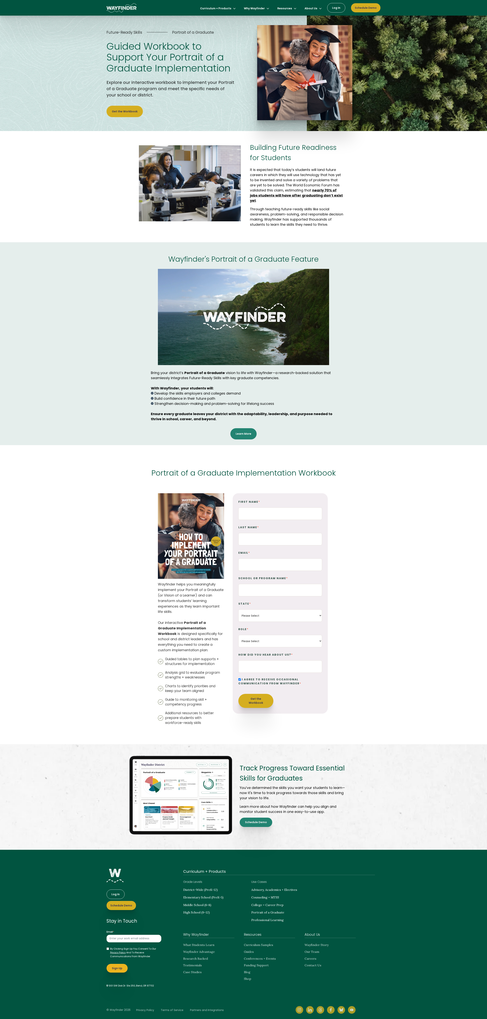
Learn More (243, 434)
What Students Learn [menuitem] (198, 945)
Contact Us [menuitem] (313, 965)
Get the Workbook (125, 111)
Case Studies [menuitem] (192, 972)
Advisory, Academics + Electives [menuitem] (274, 890)
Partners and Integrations (207, 1010)
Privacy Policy (145, 1010)
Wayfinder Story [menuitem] (317, 945)
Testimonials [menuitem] (192, 965)
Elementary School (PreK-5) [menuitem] (203, 897)
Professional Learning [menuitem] (267, 920)
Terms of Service (172, 1010)
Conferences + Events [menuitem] (260, 958)
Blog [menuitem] (247, 972)
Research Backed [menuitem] (195, 958)
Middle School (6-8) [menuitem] (197, 905)
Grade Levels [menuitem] (192, 882)
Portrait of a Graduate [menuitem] (267, 912)
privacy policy (118, 952)
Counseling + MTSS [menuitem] (265, 897)
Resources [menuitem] (284, 8)
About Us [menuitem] (311, 8)
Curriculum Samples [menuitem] (258, 945)
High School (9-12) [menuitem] (196, 912)
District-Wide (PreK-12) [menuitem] (200, 890)
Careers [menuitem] (310, 958)
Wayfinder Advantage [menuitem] (199, 952)
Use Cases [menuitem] (259, 882)
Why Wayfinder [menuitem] (254, 8)
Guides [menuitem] (249, 952)
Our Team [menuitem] (312, 952)
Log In (336, 8)
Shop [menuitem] (247, 979)
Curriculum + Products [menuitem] (215, 8)
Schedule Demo (366, 8)
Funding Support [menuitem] (256, 965)
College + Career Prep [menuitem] (267, 905)
